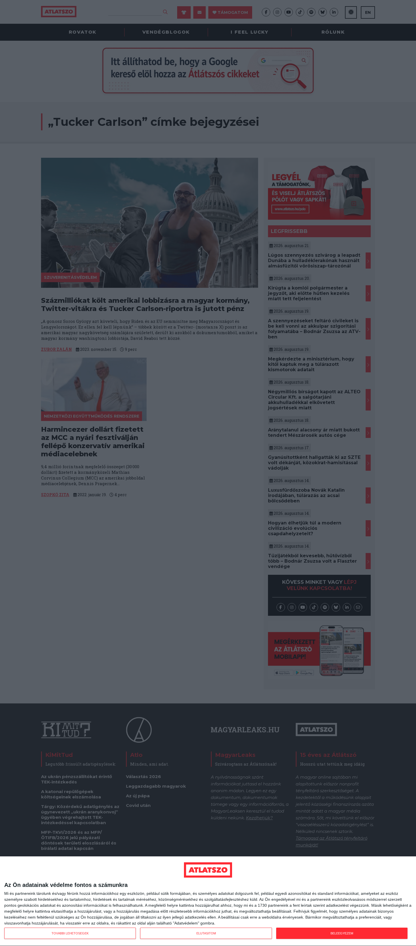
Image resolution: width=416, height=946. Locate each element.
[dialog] (208, 901)
